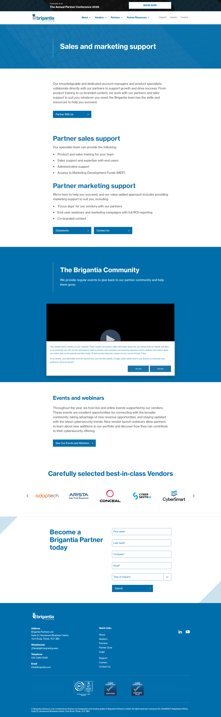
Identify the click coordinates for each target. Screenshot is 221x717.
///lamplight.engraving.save (44, 648)
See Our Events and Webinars (72, 443)
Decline (160, 369)
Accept (138, 369)
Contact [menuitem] (184, 17)
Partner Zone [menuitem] (105, 647)
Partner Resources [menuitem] (137, 17)
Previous (27, 494)
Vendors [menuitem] (99, 17)
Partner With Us (64, 114)
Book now (150, 5)
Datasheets (62, 230)
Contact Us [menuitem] (104, 666)
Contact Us (103, 230)
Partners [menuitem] (115, 17)
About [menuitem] (84, 17)
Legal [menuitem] (102, 651)
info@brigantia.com (41, 667)
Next (193, 494)
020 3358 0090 (39, 657)
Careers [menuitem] (173, 17)
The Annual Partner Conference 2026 (74, 7)
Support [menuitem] (162, 17)
